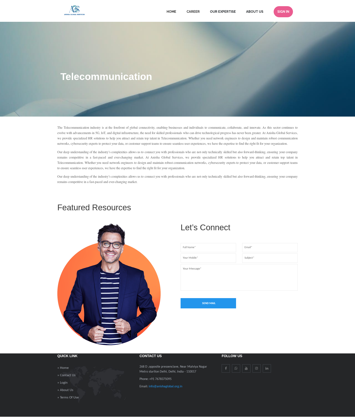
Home (171, 12)
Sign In (283, 12)
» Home (63, 368)
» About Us (65, 390)
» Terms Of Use (68, 397)
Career (193, 12)
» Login (62, 382)
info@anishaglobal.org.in (165, 386)
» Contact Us (66, 375)
